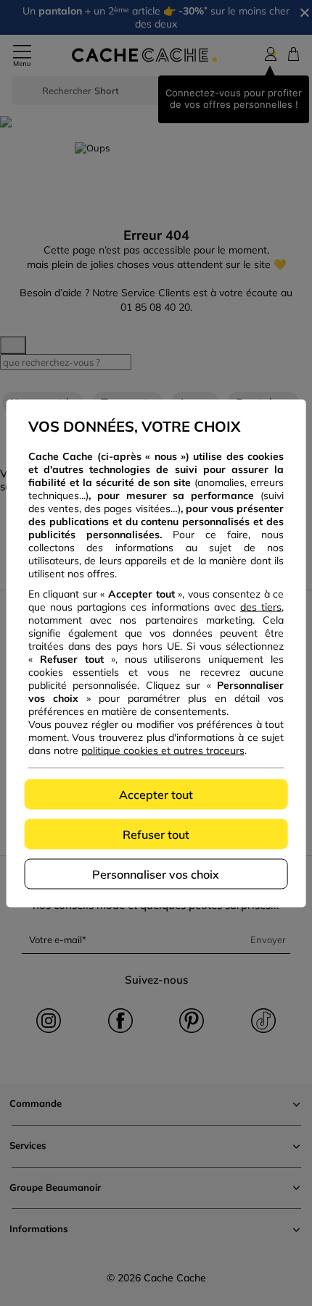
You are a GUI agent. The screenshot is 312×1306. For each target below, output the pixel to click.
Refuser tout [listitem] (156, 833)
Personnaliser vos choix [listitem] (155, 873)
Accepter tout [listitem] (156, 794)
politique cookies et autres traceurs (163, 749)
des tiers (261, 606)
